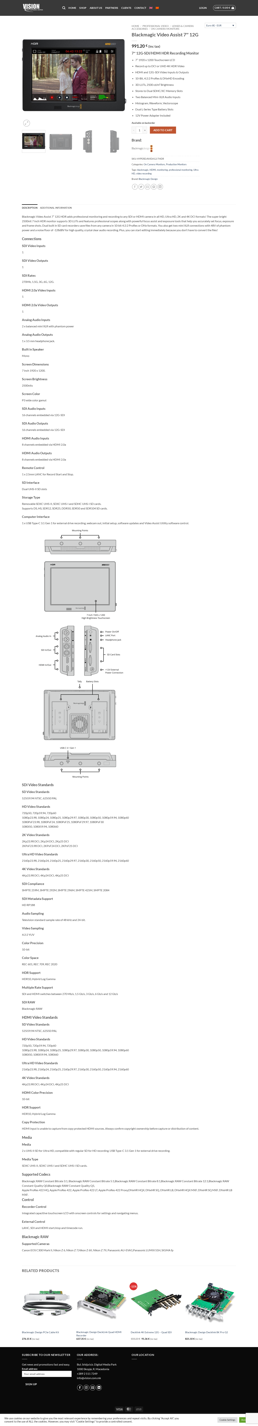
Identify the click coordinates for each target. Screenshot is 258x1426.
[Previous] (28, 75)
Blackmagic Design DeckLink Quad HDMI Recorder (98, 1334)
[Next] (120, 75)
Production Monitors (176, 164)
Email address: (30, 1368)
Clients (126, 7)
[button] (203, 8)
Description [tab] (30, 207)
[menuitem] (151, 8)
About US (96, 7)
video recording (144, 173)
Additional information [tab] (56, 207)
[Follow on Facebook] (80, 1387)
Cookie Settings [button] (227, 1419)
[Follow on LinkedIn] (99, 1387)
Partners (111, 7)
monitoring (162, 169)
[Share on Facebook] (135, 187)
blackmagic (142, 169)
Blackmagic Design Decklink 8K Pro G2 (206, 1332)
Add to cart (163, 130)
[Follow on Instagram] (86, 1387)
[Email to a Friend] (147, 187)
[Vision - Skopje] (39, 8)
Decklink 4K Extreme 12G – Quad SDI (151, 1332)
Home (72, 7)
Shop (82, 7)
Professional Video (156, 26)
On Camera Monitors (165, 28)
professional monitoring (180, 169)
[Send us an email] (92, 1387)
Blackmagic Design (148, 179)
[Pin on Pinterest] (154, 187)
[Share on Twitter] (141, 187)
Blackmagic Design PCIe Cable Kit (40, 1332)
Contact (140, 7)
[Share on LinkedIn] (160, 187)
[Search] (63, 8)
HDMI (153, 169)
